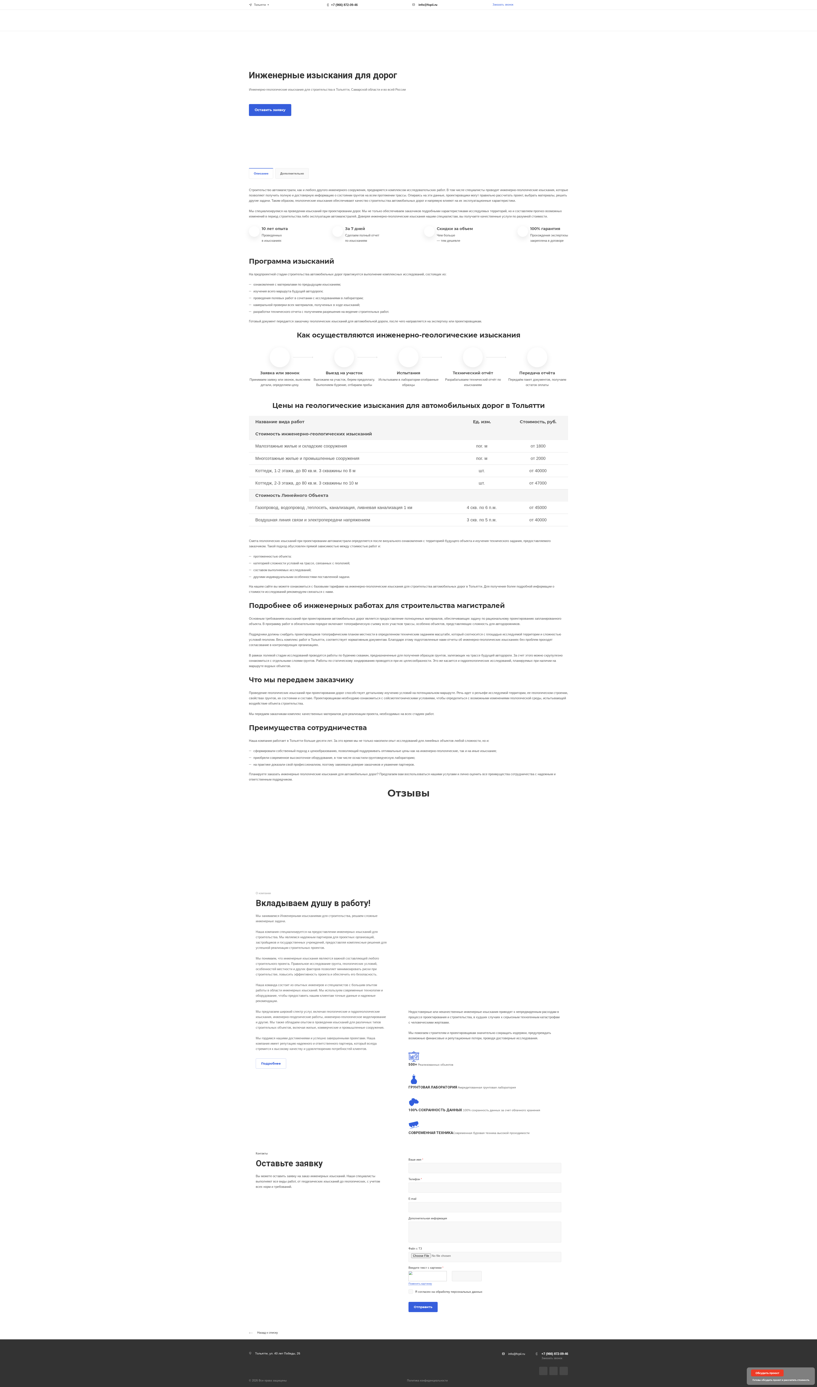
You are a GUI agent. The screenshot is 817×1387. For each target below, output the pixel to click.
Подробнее (271, 1063)
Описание (261, 173)
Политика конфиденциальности (427, 1380)
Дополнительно (292, 173)
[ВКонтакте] (543, 1371)
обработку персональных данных (459, 1291)
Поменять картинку (420, 1283)
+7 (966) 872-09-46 (344, 5)
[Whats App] (564, 1371)
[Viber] (553, 1371)
